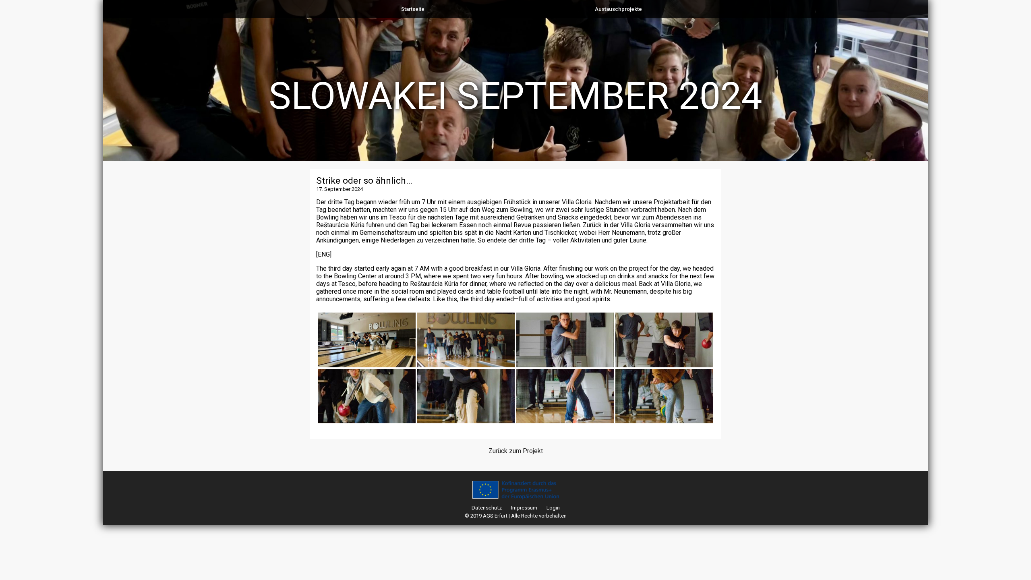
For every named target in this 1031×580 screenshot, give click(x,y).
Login (553, 508)
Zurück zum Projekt (516, 451)
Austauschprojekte (618, 9)
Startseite (412, 9)
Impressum (524, 508)
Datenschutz (487, 508)
